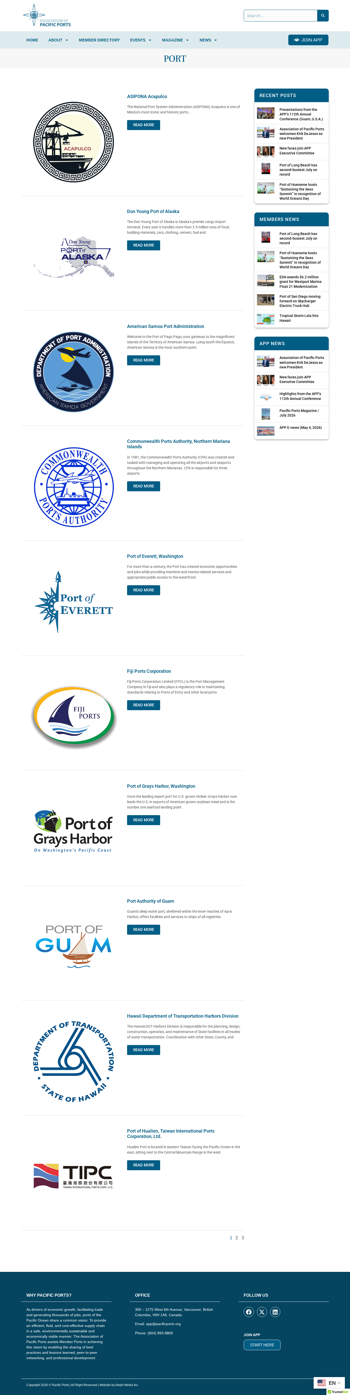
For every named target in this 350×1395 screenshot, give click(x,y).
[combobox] (280, 16)
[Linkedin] (275, 1312)
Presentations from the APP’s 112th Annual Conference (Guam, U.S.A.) (301, 114)
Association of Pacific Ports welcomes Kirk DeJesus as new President (302, 133)
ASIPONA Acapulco (147, 96)
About (55, 40)
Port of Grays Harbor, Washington (161, 786)
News (205, 40)
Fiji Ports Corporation (149, 671)
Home (32, 40)
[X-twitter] (262, 1312)
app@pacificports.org (163, 1324)
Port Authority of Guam (150, 901)
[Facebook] (249, 1312)
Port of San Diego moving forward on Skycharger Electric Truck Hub (300, 301)
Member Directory (99, 40)
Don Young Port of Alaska (153, 211)
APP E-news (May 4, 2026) (301, 427)
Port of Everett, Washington (155, 556)
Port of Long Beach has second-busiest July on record (298, 169)
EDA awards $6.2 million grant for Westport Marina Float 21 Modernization (301, 281)
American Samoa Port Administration (165, 326)
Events (138, 40)
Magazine (172, 40)
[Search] (323, 16)
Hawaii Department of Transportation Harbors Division (183, 1016)
